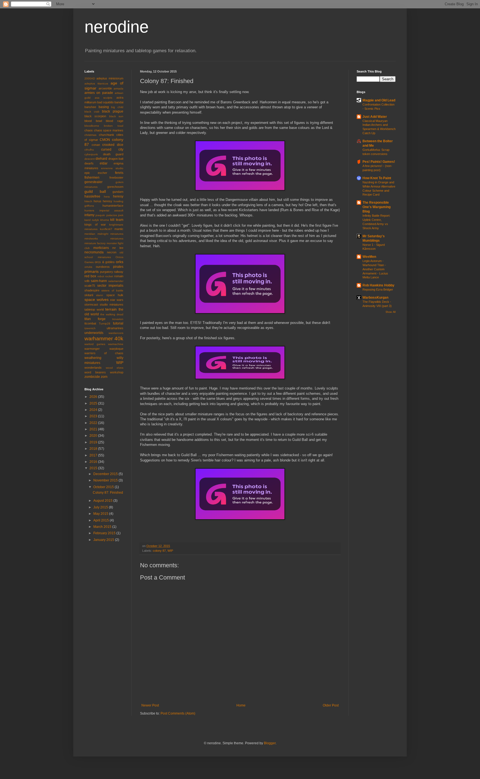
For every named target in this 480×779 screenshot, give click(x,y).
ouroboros (103, 266)
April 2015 (101, 520)
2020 (93, 436)
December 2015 (106, 474)
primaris (91, 271)
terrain (111, 309)
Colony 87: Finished (108, 493)
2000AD (89, 78)
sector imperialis (110, 286)
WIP (170, 550)
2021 (93, 429)
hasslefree (92, 196)
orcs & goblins (105, 262)
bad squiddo (105, 102)
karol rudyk (91, 219)
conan (96, 144)
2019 (93, 442)
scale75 (89, 285)
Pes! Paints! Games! (378, 162)
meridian (89, 233)
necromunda (94, 252)
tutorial (118, 323)
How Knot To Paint (376, 178)
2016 (93, 462)
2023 (93, 416)
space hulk (114, 295)
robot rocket (105, 276)
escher (102, 172)
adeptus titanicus (96, 83)
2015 (93, 468)
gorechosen (115, 186)
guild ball (95, 191)
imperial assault (111, 210)
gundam (117, 191)
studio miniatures (111, 304)
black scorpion (95, 116)
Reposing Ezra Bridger (377, 289)
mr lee (117, 247)
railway (118, 271)
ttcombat (90, 323)
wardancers (116, 332)
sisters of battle (112, 290)
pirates (118, 267)
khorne (104, 219)
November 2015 (106, 480)
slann (99, 295)
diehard (101, 159)
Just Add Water (374, 117)
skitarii (88, 295)
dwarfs (89, 163)
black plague (112, 111)
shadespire (91, 290)
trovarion (117, 319)
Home (241, 705)
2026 (93, 397)
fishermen (91, 177)
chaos (88, 130)
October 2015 (104, 487)
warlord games (94, 344)
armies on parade (98, 93)
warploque (116, 348)
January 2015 (104, 540)
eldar (104, 163)
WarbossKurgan (375, 297)
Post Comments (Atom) (178, 713)
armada (118, 88)
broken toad (113, 125)
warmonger (92, 348)
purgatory (106, 271)
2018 (93, 449)
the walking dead (111, 314)
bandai (118, 102)
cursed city (112, 149)
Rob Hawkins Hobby (378, 285)
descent (89, 158)
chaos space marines (108, 130)
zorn (104, 377)
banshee (90, 107)
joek (120, 215)
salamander (115, 281)
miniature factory (95, 243)
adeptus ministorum (109, 78)
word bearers (95, 372)
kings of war (95, 224)
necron (111, 252)
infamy (89, 215)
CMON (105, 140)
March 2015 (102, 527)
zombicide (92, 377)
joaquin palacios (106, 215)
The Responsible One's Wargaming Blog (376, 207)
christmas (90, 134)
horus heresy (103, 201)
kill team (116, 220)
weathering (92, 358)
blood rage (114, 121)
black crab (91, 111)
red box (90, 276)
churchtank (106, 134)
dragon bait (115, 158)
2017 (93, 455)
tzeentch (90, 328)
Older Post (331, 705)
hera (107, 196)
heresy (118, 196)
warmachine (115, 344)
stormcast (91, 304)
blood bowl (93, 121)
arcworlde (105, 88)
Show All (391, 312)
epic (87, 172)
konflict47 (106, 229)
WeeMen (369, 257)
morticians (101, 248)
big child (117, 107)
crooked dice (112, 145)
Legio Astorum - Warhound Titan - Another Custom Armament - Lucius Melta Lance (375, 269)
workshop (116, 372)
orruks (88, 266)
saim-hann (99, 281)
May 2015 (101, 514)
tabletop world (94, 309)
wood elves (115, 367)
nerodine (116, 27)
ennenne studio (112, 168)
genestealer (93, 182)
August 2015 (103, 501)
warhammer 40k (103, 338)
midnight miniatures (111, 233)
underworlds (93, 333)
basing (104, 107)
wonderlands (93, 367)
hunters (89, 210)
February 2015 (104, 533)
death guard (113, 154)
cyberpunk (91, 154)
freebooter (116, 177)
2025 (93, 403)
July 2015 (101, 507)
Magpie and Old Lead (378, 100)
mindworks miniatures (103, 238)
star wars (116, 299)
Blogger (270, 743)
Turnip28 (104, 323)
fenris (119, 173)
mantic (118, 229)
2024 (93, 410)
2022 (93, 423)
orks (119, 261)
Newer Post (150, 705)
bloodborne (91, 125)
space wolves (96, 299)
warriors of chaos (103, 353)
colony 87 (159, 550)
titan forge (95, 319)
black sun (116, 116)
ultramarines (115, 328)
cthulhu (89, 149)
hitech (88, 201)
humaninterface (112, 205)
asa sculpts (103, 97)
